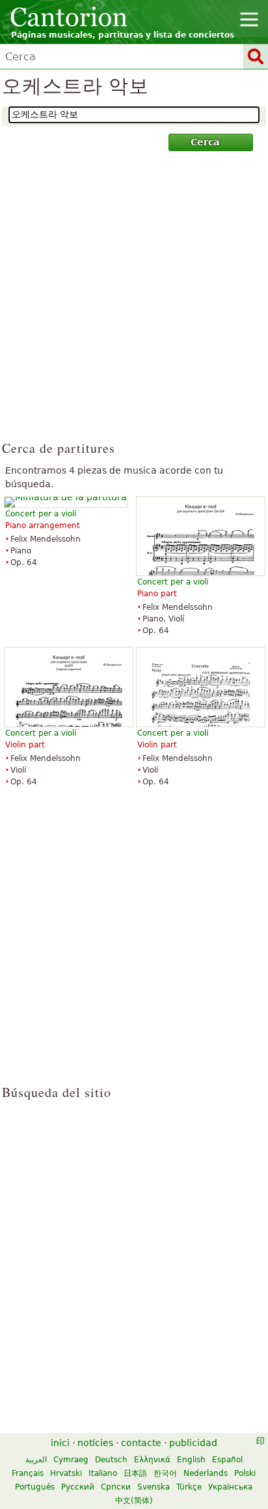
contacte (141, 1443)
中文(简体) (134, 1500)
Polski (245, 1473)
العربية (36, 1459)
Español (227, 1459)
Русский (77, 1486)
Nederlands (205, 1473)
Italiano (102, 1473)
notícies (95, 1443)
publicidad (193, 1443)
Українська (230, 1486)
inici (60, 1443)
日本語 (135, 1473)
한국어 (165, 1473)
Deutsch (111, 1459)
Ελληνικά (152, 1459)
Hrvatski (66, 1473)
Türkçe (189, 1486)
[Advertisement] (134, 301)
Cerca (205, 142)
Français (28, 1473)
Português (35, 1486)
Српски (116, 1486)
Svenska (153, 1486)
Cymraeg (70, 1459)
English (191, 1459)
